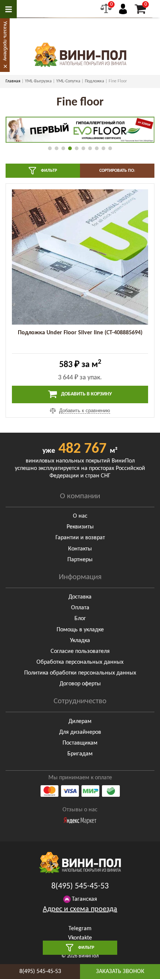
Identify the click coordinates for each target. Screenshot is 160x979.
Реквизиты (80, 527)
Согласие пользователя (80, 651)
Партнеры (80, 560)
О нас (80, 516)
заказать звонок (120, 972)
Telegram (80, 929)
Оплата (80, 608)
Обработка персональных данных (80, 662)
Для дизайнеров (80, 732)
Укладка (80, 641)
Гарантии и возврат (80, 538)
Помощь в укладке (80, 630)
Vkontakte (80, 938)
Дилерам (80, 721)
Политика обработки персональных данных (80, 673)
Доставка (80, 597)
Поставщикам (80, 743)
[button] (50, 148)
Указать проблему (5, 41)
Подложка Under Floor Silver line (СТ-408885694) (80, 333)
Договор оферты (80, 684)
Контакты (80, 549)
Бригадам (80, 754)
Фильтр (48, 170)
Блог (80, 619)
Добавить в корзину (86, 394)
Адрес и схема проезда (80, 909)
